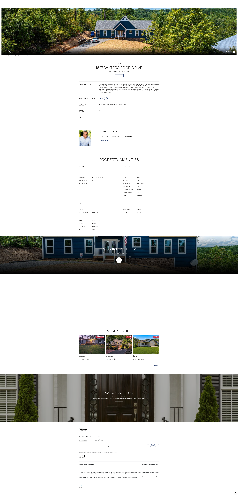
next (9, 51)
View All (156, 365)
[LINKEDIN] (154, 445)
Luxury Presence (89, 464)
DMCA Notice (81, 482)
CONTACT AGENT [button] (104, 140)
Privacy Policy (155, 464)
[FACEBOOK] (148, 445)
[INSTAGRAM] (151, 445)
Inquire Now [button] (119, 75)
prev (6, 51)
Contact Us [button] (119, 402)
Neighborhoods (110, 446)
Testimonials (119, 446)
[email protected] (27, 55)
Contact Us (128, 446)
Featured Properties (99, 446)
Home (80, 446)
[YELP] (158, 445)
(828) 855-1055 (82, 439)
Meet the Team (88, 446)
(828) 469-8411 (116, 136)
